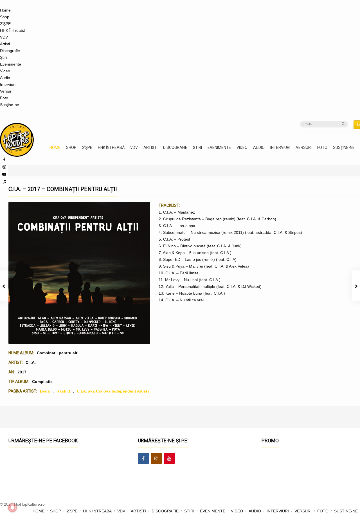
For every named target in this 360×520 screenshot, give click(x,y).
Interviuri (7, 84)
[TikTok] (4, 181)
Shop (4, 17)
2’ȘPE (5, 23)
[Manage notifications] (12, 507)
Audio (5, 77)
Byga (45, 391)
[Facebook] (143, 458)
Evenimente (10, 64)
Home (5, 10)
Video (5, 71)
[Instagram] (4, 167)
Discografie (10, 50)
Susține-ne (9, 104)
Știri (3, 57)
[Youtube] (4, 174)
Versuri (6, 91)
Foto (4, 98)
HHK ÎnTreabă (12, 30)
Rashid (63, 391)
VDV (4, 37)
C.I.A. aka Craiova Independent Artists (113, 391)
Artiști (5, 44)
